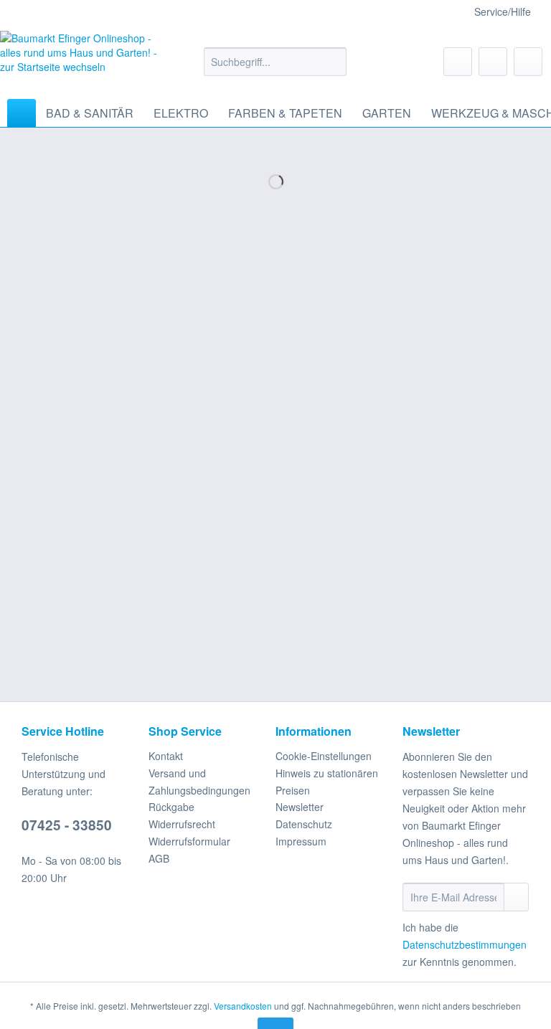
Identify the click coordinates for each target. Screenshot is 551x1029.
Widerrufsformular (189, 841)
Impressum (301, 841)
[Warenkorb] (528, 61)
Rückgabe (171, 807)
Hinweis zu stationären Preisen (327, 781)
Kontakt (166, 756)
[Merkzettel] (457, 61)
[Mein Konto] (493, 61)
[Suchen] (333, 61)
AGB (159, 858)
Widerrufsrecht (182, 824)
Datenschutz (304, 824)
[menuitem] (275, 68)
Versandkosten (243, 1006)
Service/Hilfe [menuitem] (502, 11)
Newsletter (300, 807)
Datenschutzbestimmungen (464, 944)
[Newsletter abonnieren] (516, 897)
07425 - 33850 (67, 825)
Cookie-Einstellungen (324, 756)
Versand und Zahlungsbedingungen (199, 781)
